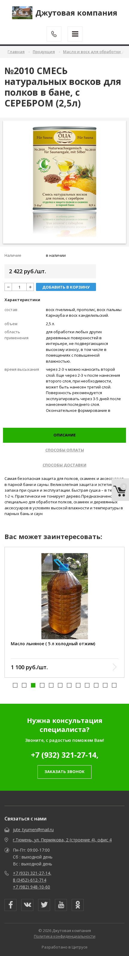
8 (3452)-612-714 (29, 880)
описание (64, 435)
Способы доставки (64, 465)
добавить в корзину (66, 287)
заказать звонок (64, 771)
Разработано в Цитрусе (65, 947)
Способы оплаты (64, 450)
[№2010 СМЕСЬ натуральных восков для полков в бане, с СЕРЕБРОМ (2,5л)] (64, 182)
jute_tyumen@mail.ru (33, 829)
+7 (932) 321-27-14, (64, 755)
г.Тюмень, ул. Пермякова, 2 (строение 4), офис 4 (62, 840)
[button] (15, 685)
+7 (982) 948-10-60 (31, 887)
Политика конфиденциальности (64, 936)
